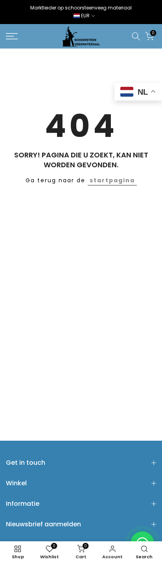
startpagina (112, 180)
